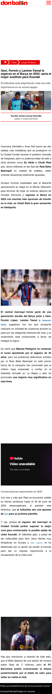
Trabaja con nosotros (26, 691)
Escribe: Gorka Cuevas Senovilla (26, 115)
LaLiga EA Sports (28, 62)
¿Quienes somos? (42, 685)
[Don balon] (23, 3)
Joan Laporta (36, 542)
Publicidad (12, 691)
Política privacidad (8, 685)
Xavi (6, 513)
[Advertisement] (26, 33)
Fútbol (14, 62)
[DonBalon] (4, 62)
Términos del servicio (25, 685)
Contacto (4, 691)
